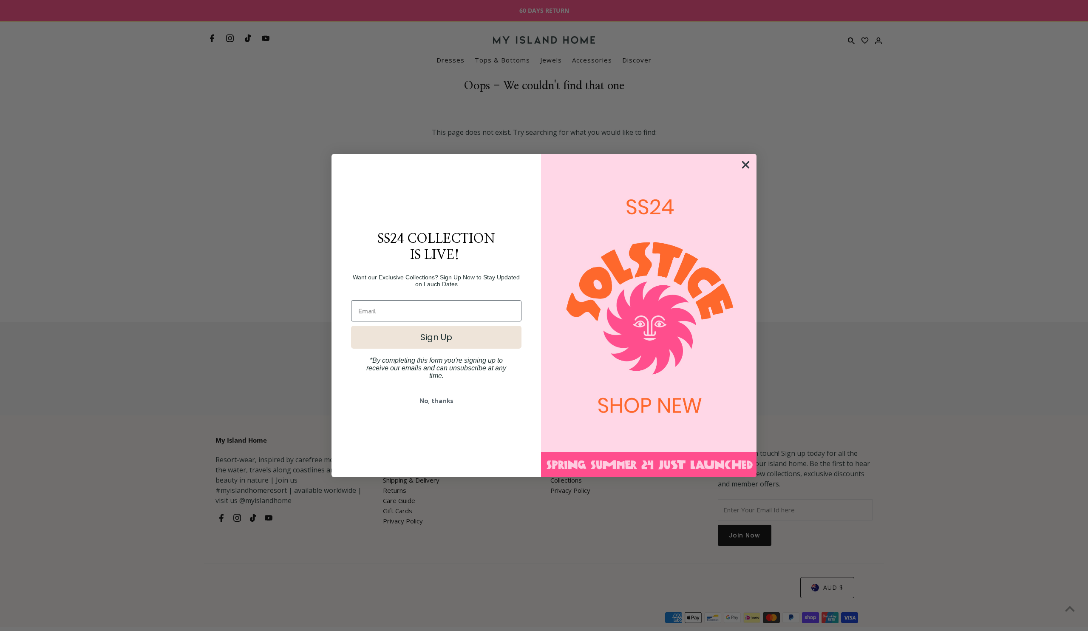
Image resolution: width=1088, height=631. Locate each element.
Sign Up (436, 337)
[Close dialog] (745, 164)
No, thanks (436, 400)
